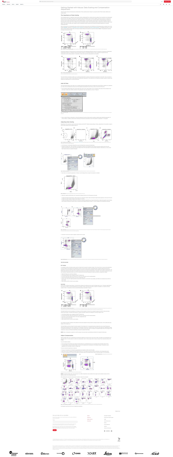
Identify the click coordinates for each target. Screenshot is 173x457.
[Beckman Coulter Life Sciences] (6, 2)
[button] (40, 1)
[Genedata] (60, 453)
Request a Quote (167, 1)
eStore (162, 1)
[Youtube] (111, 431)
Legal (105, 419)
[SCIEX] (154, 454)
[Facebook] (104, 431)
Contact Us (89, 417)
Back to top (118, 411)
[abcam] (29, 453)
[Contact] (160, 4)
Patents (105, 422)
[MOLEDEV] (123, 453)
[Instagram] (106, 431)
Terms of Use (57, 427)
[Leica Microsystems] (107, 453)
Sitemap (105, 426)
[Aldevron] (45, 454)
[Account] (166, 4)
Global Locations (89, 419)
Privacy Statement (107, 424)
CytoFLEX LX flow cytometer (78, 27)
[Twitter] (109, 431)
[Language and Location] (169, 4)
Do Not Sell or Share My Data (108, 417)
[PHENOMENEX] (139, 453)
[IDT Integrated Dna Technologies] (92, 453)
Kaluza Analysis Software (94, 27)
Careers (88, 415)
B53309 (65, 27)
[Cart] (163, 4)
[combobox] (85, 1)
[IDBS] (76, 454)
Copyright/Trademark (107, 415)
